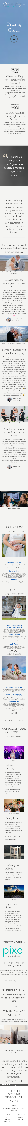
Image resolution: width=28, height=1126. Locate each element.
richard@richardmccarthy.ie (19, 1085)
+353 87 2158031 (5, 1085)
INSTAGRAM (20, 1117)
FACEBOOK (20, 1119)
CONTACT (7, 1117)
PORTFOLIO (7, 1119)
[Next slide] (27, 499)
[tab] (8, 508)
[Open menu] (23, 4)
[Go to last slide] (1, 499)
